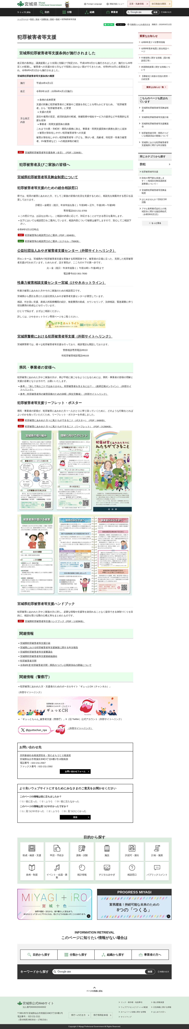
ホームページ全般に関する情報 (133, 1012)
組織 (92, 12)
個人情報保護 (158, 1002)
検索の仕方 (167, 12)
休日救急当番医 (159, 4)
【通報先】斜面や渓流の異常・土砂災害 (155, 77)
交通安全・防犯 (47, 19)
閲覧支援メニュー (117, 4)
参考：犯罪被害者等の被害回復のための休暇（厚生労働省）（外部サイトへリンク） (64, 394)
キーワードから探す (34, 971)
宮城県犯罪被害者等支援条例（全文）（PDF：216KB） (54, 152)
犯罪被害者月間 (28, 661)
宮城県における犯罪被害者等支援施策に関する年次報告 (49, 647)
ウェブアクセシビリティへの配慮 (134, 1007)
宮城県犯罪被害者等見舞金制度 (155, 109)
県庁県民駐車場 (100, 1015)
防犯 (58, 19)
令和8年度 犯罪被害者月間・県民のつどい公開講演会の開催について (56, 665)
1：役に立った (29, 801)
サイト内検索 (128, 12)
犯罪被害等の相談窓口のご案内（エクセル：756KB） (52, 241)
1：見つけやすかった (33, 811)
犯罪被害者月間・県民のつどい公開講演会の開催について (155, 134)
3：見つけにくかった (75, 811)
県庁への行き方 (78, 1015)
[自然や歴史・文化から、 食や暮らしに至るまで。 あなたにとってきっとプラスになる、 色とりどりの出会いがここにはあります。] (55, 912)
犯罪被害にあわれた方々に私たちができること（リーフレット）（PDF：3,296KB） (68, 426)
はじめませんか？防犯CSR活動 (154, 200)
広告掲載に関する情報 (162, 1007)
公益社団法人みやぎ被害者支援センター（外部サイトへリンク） (66, 250)
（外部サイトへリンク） (80, 728)
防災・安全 (34, 19)
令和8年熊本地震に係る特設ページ (155, 49)
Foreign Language (94, 4)
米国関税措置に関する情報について (155, 68)
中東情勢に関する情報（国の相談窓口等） (155, 59)
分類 (69, 12)
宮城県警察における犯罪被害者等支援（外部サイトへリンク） (64, 336)
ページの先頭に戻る (94, 991)
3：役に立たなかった (68, 801)
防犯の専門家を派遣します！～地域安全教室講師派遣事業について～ (154, 181)
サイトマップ (126, 1017)
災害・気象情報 (136, 4)
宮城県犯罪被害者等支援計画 (35, 643)
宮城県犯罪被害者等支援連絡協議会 (38, 656)
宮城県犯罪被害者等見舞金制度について (47, 177)
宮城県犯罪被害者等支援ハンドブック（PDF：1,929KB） (55, 621)
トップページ (22, 19)
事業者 (114, 12)
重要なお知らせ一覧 (155, 87)
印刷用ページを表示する (140, 24)
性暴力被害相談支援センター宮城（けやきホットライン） (61, 283)
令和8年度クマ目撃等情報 (153, 42)
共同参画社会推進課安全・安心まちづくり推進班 (45, 755)
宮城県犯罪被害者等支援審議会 (36, 652)
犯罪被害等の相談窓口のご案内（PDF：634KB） (50, 235)
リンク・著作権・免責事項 (131, 1002)
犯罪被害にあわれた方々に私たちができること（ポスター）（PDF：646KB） (65, 420)
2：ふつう (47, 801)
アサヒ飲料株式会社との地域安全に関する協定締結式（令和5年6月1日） (154, 211)
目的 (47, 12)
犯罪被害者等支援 (150, 172)
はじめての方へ (159, 1012)
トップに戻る (25, 12)
